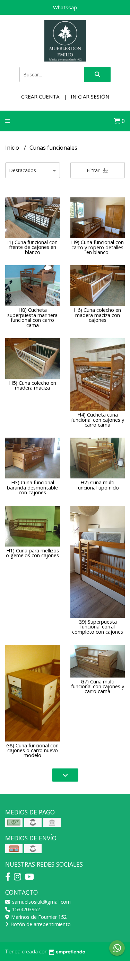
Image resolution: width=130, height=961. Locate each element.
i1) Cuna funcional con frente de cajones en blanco (33, 247)
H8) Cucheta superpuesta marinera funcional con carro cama (32, 317)
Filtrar (94, 170)
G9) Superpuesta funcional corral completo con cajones (97, 626)
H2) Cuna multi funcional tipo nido (97, 485)
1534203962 (25, 909)
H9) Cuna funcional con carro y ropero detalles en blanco (97, 247)
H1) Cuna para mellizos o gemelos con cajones (32, 553)
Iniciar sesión (90, 96)
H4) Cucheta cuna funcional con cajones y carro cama (97, 419)
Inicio (12, 147)
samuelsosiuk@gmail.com (41, 901)
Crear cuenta (40, 96)
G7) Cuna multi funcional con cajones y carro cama (97, 686)
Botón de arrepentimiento (40, 924)
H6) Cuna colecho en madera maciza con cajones (97, 315)
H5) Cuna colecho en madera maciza (32, 385)
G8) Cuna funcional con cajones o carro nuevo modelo (32, 750)
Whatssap (65, 7)
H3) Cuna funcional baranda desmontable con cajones (32, 487)
